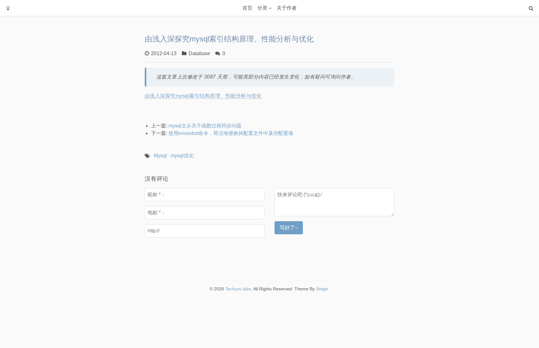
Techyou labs (238, 288)
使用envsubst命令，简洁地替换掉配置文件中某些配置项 (230, 133)
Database (199, 53)
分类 (262, 8)
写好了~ (289, 227)
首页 (247, 8)
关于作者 (287, 8)
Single (322, 288)
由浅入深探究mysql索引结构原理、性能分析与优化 (203, 95)
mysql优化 (182, 155)
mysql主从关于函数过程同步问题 (204, 125)
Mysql (160, 155)
